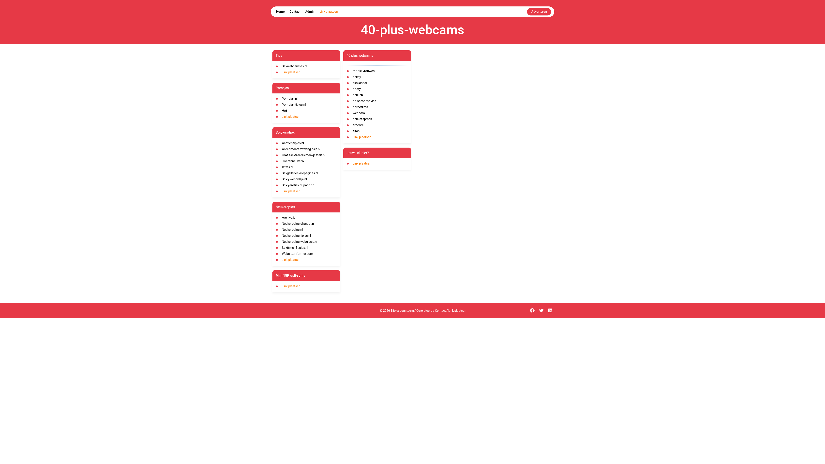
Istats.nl (287, 167)
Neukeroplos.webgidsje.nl (299, 242)
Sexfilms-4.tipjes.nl (295, 248)
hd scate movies (364, 101)
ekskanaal (360, 83)
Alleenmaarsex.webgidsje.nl (301, 149)
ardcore (358, 125)
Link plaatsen (328, 11)
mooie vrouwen (364, 71)
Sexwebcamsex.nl (294, 66)
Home (280, 11)
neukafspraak (362, 119)
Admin (310, 11)
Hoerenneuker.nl (293, 161)
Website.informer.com (297, 254)
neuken (358, 95)
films (356, 131)
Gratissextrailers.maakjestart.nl (303, 155)
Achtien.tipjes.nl (293, 143)
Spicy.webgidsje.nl (294, 179)
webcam (359, 113)
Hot (284, 111)
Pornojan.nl (290, 99)
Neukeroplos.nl (292, 230)
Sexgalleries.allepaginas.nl (300, 173)
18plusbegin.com (402, 310)
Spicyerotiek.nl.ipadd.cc (298, 185)
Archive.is (288, 218)
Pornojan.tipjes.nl (294, 105)
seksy (357, 77)
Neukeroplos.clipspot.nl (298, 224)
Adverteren (539, 11)
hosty (357, 89)
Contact (295, 11)
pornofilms (360, 107)
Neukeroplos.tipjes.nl (296, 236)
